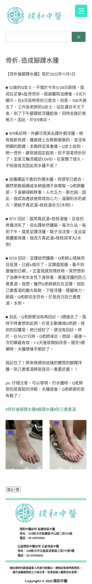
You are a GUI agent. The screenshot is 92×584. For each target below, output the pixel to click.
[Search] (79, 37)
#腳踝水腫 (45, 409)
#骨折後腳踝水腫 (21, 409)
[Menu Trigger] (81, 11)
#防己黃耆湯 (65, 409)
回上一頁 (13, 489)
